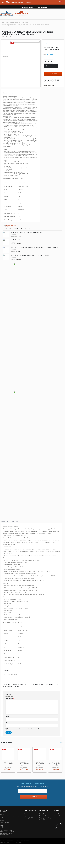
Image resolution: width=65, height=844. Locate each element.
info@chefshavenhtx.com (6, 827)
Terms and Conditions (45, 816)
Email (58, 80)
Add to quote (52, 74)
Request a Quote (28, 816)
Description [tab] (4, 521)
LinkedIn (51, 80)
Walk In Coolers (54, 49)
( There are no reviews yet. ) (16, 37)
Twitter (48, 80)
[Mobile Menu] (3, 2)
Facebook (45, 80)
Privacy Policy (42, 814)
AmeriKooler (50, 54)
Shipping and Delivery (45, 818)
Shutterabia (19, 842)
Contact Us (57, 816)
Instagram (56, 827)
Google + (54, 80)
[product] (6, 234)
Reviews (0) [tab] (14, 521)
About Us (56, 814)
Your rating (9, 694)
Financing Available (29, 818)
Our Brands (57, 818)
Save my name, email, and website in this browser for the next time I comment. (31, 729)
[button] (60, 742)
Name (7, 716)
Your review (10, 699)
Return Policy (42, 820)
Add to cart (52, 66)
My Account (27, 814)
